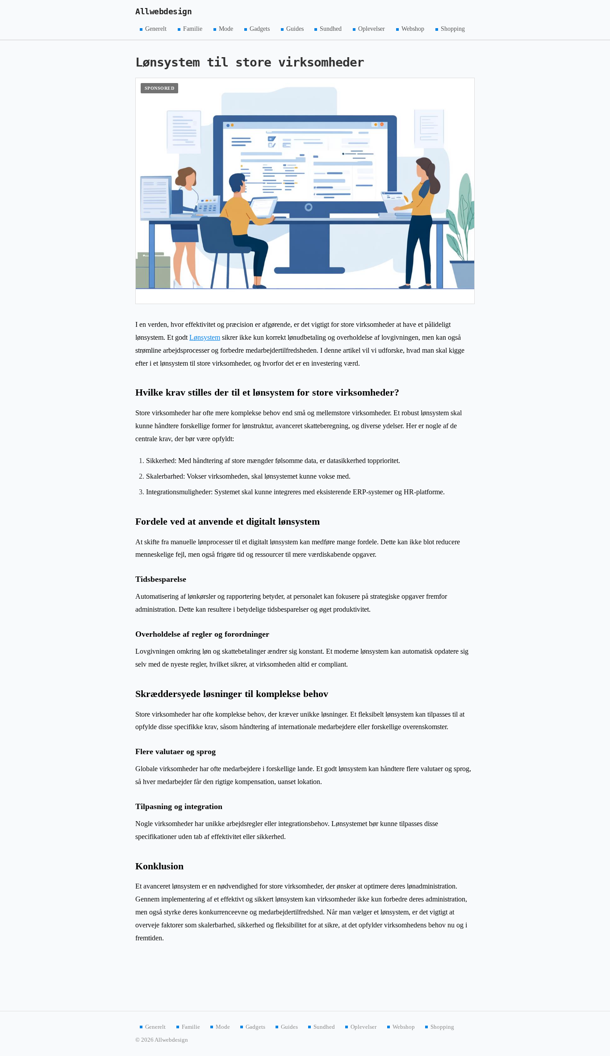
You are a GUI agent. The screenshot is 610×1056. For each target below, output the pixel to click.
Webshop (412, 28)
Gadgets (260, 28)
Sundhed (331, 28)
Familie (192, 28)
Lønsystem (204, 337)
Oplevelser (371, 28)
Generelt (156, 28)
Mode (226, 28)
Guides (295, 28)
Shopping (453, 28)
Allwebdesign (163, 11)
